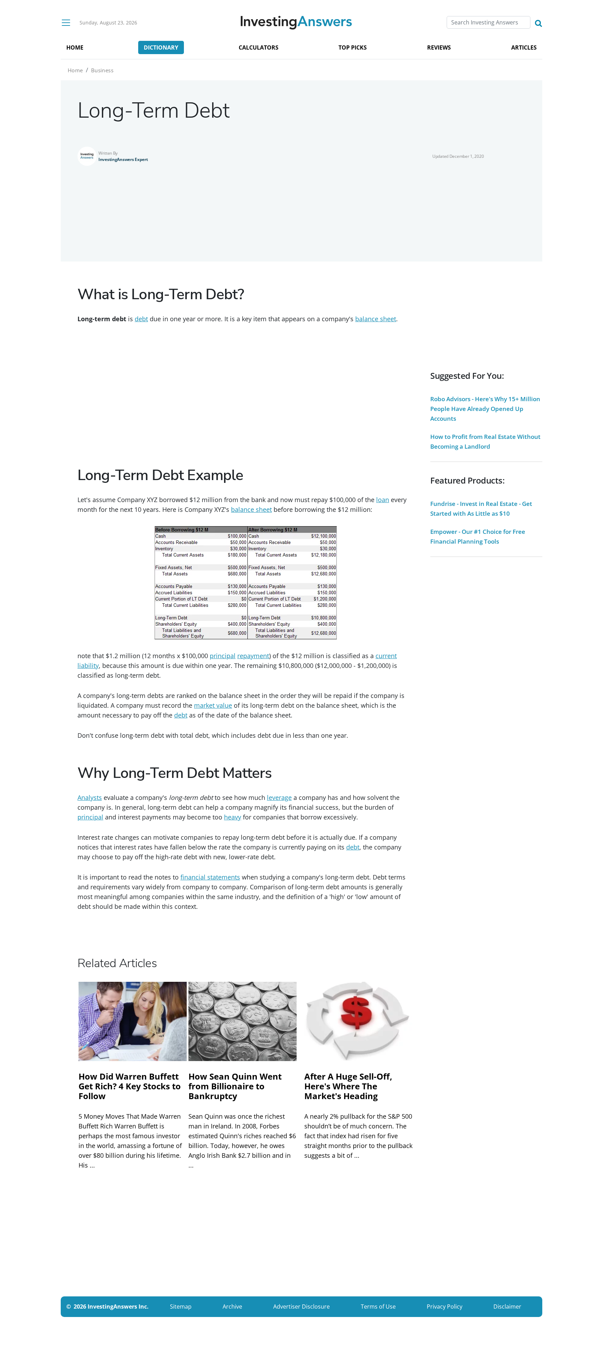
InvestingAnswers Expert (123, 159)
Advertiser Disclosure (301, 1306)
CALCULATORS (258, 47)
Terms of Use (378, 1306)
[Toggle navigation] (66, 22)
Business (102, 70)
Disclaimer (507, 1306)
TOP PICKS (352, 47)
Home (75, 70)
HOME (74, 47)
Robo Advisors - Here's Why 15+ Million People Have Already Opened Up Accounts (485, 408)
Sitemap (181, 1306)
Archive (232, 1306)
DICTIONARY (161, 47)
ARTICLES (524, 47)
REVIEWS (439, 47)
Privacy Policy (444, 1306)
